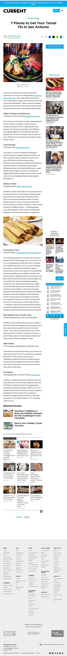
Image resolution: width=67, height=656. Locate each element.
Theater (18, 557)
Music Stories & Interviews (33, 553)
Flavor (43, 553)
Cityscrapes (6, 565)
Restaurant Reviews (44, 555)
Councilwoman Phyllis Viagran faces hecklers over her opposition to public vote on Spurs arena (54, 169)
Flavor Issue (44, 581)
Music (30, 550)
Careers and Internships (57, 585)
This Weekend (7, 591)
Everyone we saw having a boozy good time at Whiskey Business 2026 (50, 250)
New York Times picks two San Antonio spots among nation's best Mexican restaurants (54, 94)
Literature (18, 563)
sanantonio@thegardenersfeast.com (28, 253)
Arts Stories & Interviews (20, 553)
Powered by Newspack (27, 653)
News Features (7, 570)
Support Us (56, 10)
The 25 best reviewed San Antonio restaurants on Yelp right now (59, 249)
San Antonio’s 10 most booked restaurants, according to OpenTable (59, 269)
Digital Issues (7, 576)
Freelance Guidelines (57, 589)
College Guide (45, 579)
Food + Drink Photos (54, 233)
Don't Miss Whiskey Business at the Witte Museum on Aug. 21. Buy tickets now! (33, 3)
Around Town (57, 553)
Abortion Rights (7, 559)
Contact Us (57, 582)
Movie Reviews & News (21, 581)
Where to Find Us (58, 596)
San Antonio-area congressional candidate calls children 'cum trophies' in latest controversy (54, 119)
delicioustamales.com (24, 186)
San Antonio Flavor (32, 601)
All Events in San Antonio (8, 586)
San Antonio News (6, 553)
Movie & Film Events (19, 588)
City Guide (44, 577)
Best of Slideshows (57, 567)
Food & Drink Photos (45, 566)
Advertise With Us (58, 600)
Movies (18, 578)
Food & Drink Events (45, 562)
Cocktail (31, 615)
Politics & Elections (6, 573)
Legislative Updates (32, 583)
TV (16, 585)
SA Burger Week (33, 608)
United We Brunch (32, 605)
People (56, 559)
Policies (56, 593)
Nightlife (56, 557)
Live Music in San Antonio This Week (33, 558)
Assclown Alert (7, 563)
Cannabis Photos (33, 586)
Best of (56, 550)
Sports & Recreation (19, 568)
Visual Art (18, 559)
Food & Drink (33, 18)
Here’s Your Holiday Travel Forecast (28, 424)
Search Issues (45, 597)
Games (18, 565)
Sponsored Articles (44, 587)
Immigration (6, 561)
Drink (42, 559)
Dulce (30, 598)
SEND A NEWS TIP (55, 46)
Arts (17, 550)
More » (59, 278)
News (5, 550)
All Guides (44, 575)
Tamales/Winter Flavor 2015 (24, 434)
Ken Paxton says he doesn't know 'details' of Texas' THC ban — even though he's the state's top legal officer (54, 144)
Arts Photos (19, 572)
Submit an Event (8, 594)
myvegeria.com (34, 375)
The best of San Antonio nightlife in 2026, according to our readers (50, 268)
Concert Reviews (33, 566)
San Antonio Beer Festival (32, 595)
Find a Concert (33, 569)
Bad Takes (6, 568)
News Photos (7, 578)
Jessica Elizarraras (14, 36)
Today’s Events (7, 589)
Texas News (6, 557)
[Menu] (62, 10)
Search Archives (45, 594)
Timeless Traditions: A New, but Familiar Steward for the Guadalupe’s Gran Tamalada (28, 414)
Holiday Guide (45, 584)
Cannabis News (33, 580)
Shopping (56, 564)
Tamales (26, 517)
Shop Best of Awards (57, 571)
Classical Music (20, 561)
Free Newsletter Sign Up (58, 579)
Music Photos (32, 571)
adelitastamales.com (32, 116)
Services (56, 561)
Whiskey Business (31, 611)
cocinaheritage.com (22, 147)
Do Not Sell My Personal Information (53, 644)
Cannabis (31, 578)
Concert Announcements (33, 563)
